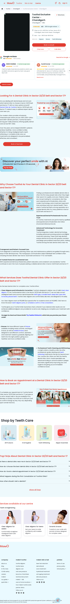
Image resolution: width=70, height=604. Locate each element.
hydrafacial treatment (43, 571)
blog (2, 566)
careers (3, 574)
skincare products (41, 577)
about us (4, 563)
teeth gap (37, 294)
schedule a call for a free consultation (40, 303)
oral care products (21, 571)
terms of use (61, 563)
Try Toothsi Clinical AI (33, 315)
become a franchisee (22, 574)
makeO (3, 577)
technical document (22, 577)
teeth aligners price (18, 303)
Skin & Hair (29, 3)
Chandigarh (16, 9)
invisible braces (18, 331)
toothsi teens (20, 566)
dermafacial (40, 566)
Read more (40, 77)
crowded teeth (46, 294)
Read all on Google (62, 57)
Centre (38, 3)
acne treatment (41, 569)
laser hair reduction (42, 563)
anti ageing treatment (43, 574)
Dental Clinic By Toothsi (8, 107)
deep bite (55, 294)
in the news (4, 569)
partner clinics (20, 587)
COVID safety (5, 571)
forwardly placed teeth (9, 297)
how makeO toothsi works (23, 585)
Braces (27, 326)
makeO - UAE (20, 579)
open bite (62, 294)
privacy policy (61, 566)
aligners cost (19, 569)
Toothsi (19, 3)
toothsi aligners (20, 563)
